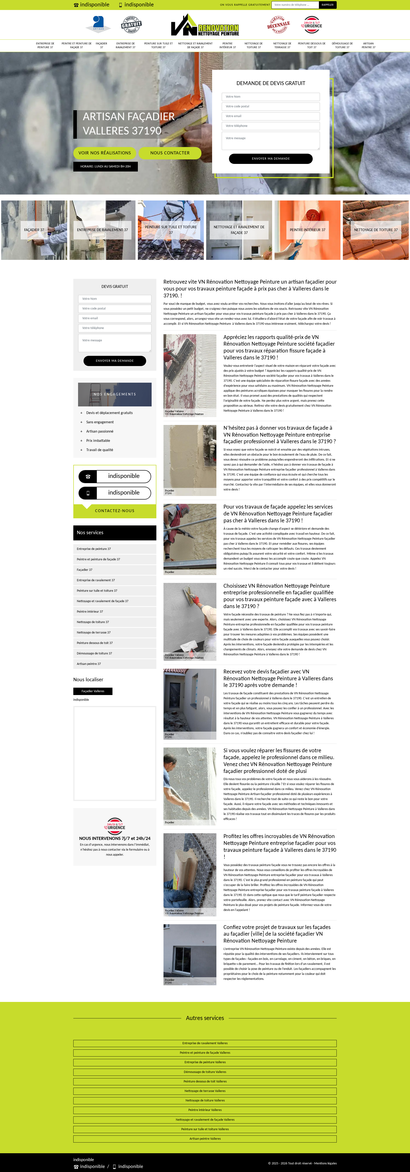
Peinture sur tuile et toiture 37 (158, 45)
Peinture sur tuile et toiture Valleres (205, 1129)
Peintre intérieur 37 (227, 45)
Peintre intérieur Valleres (205, 1110)
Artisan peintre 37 (368, 45)
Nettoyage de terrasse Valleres (205, 1091)
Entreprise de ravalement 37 (125, 45)
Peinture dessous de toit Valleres (205, 1081)
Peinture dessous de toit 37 (312, 45)
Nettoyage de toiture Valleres (205, 1100)
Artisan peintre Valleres (205, 1139)
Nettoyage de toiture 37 (254, 45)
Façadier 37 (101, 45)
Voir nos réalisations (105, 153)
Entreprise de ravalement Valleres (205, 1043)
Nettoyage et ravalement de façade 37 (195, 45)
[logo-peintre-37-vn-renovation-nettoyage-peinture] (205, 24)
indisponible (94, 5)
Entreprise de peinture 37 (45, 45)
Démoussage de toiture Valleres (205, 1072)
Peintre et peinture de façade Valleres (205, 1053)
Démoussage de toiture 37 (342, 45)
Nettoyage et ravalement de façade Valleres (205, 1120)
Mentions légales (325, 1163)
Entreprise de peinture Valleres (205, 1062)
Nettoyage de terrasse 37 (282, 45)
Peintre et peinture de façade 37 (77, 45)
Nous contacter (170, 153)
